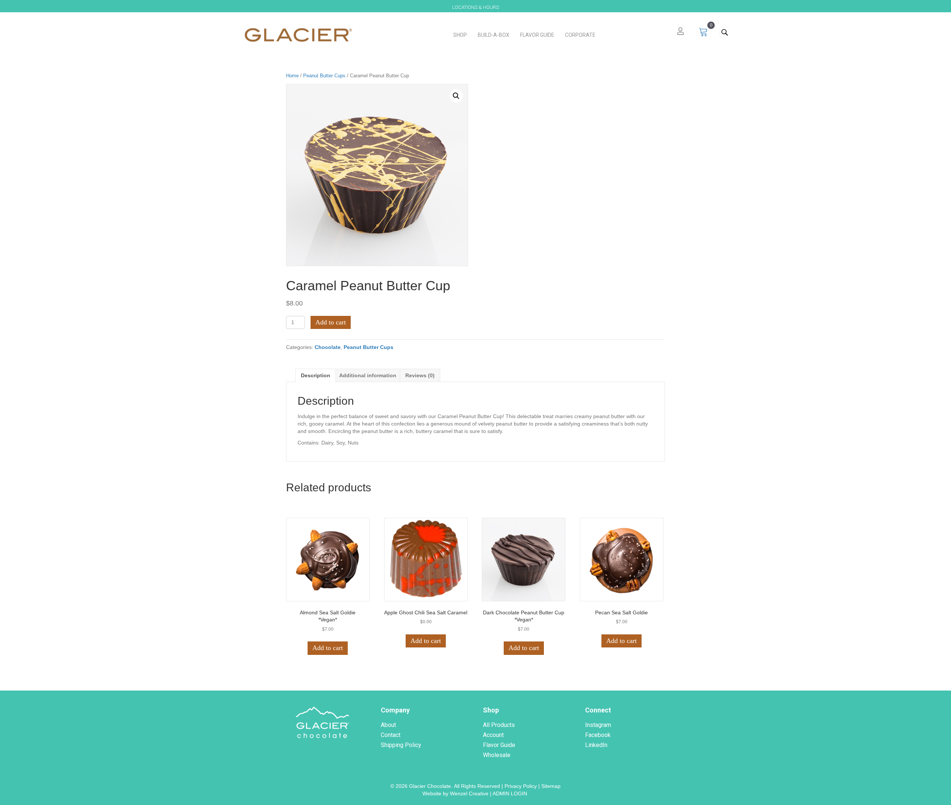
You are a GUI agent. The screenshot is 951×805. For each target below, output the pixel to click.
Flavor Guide (537, 35)
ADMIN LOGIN (511, 793)
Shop (460, 35)
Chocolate (328, 347)
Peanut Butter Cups (324, 75)
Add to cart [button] (327, 648)
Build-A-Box (493, 35)
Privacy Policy (520, 786)
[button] (724, 32)
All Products (499, 724)
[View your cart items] (703, 32)
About (388, 724)
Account (493, 734)
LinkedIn (596, 745)
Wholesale (496, 755)
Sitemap (551, 786)
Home (292, 75)
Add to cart (330, 322)
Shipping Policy (401, 745)
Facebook (598, 734)
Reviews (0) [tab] (420, 375)
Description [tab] (315, 375)
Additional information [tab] (367, 375)
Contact (390, 734)
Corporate (580, 35)
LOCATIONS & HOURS (475, 7)
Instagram (598, 724)
